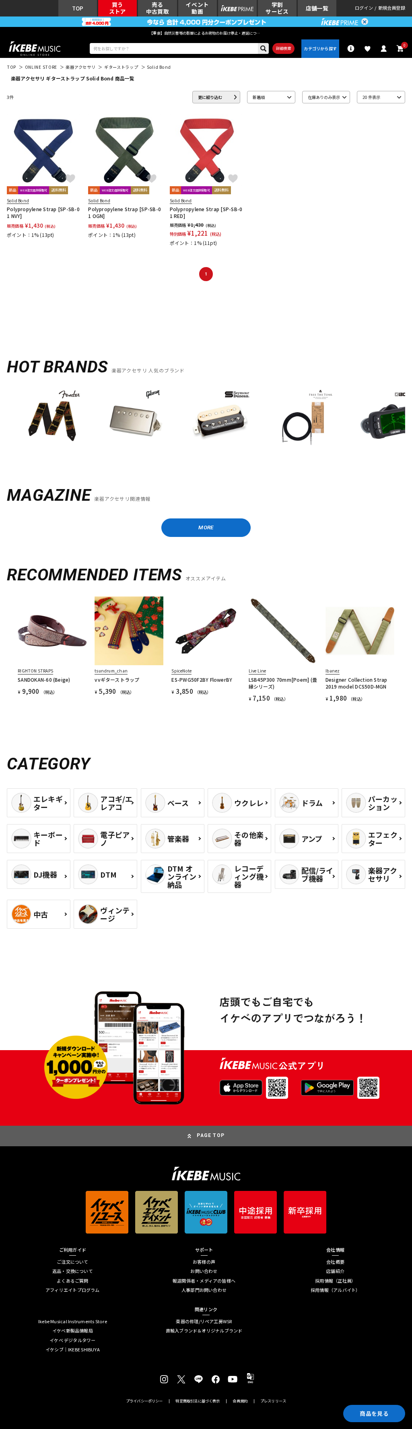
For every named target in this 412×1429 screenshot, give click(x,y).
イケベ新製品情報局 (72, 1330)
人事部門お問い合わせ (204, 1290)
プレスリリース (273, 1401)
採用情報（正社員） (335, 1280)
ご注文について (73, 1262)
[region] (206, 421)
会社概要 (335, 1262)
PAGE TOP (211, 1135)
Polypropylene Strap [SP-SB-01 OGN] (124, 212)
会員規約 (240, 1401)
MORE (205, 527)
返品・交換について (72, 1271)
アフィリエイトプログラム (72, 1290)
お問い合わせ (203, 1271)
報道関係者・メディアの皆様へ (204, 1280)
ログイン (364, 8)
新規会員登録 (391, 8)
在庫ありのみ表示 (324, 97)
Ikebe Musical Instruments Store (72, 1321)
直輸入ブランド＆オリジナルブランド (204, 1330)
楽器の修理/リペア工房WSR (204, 1321)
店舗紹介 (335, 1271)
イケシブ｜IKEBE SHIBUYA (72, 1349)
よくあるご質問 (73, 1280)
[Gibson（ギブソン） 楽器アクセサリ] (135, 418)
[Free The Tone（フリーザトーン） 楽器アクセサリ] (303, 418)
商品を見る (374, 1413)
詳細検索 (283, 48)
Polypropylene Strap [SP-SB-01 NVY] (43, 212)
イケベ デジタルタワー (72, 1340)
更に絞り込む (210, 97)
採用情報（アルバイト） (335, 1290)
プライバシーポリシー (144, 1401)
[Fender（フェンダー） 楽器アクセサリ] (52, 418)
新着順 (259, 97)
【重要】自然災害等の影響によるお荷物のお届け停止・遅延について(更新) (206, 33)
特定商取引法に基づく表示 (197, 1401)
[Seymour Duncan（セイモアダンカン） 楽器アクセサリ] (219, 418)
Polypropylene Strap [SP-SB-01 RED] (206, 212)
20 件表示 (371, 97)
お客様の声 (204, 1262)
